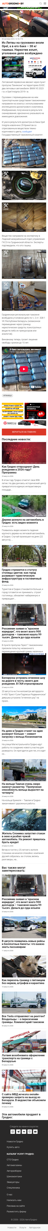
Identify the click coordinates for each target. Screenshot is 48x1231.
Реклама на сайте (16, 1206)
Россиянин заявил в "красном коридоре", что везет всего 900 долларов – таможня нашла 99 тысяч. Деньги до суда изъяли (21, 633)
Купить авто (13, 1147)
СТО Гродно (13, 1159)
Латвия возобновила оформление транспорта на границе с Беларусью (23, 1058)
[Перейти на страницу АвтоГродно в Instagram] (12, 1131)
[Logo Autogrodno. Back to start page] (13, 3)
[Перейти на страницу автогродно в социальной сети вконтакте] (24, 1131)
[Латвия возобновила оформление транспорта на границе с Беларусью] (24, 1041)
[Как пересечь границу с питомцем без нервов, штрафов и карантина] (24, 966)
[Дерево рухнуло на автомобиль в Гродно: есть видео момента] (24, 505)
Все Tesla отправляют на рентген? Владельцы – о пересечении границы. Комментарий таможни (23, 1019)
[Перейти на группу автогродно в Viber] (29, 1131)
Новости (12, 1227)
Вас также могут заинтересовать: (13, 869)
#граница (7, 395)
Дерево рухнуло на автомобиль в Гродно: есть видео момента (23, 521)
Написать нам (14, 1200)
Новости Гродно (15, 1141)
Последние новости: (16, 439)
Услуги (22, 1227)
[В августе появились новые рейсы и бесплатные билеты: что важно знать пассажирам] (24, 927)
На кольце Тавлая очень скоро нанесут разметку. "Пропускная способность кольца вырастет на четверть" (23, 788)
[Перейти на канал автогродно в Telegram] (18, 1131)
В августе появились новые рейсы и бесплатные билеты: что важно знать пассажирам (23, 944)
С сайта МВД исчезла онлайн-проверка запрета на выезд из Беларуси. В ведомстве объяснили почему (24, 1099)
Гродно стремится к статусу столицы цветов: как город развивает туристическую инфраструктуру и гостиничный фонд (21, 575)
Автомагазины (14, 1165)
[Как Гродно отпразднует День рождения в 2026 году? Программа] (24, 452)
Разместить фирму (16, 1211)
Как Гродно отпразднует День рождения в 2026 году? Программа (21, 469)
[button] (40, 3)
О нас (9, 1194)
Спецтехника (13, 1187)
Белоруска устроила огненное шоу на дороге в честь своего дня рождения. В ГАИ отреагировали (23, 680)
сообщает (27, 131)
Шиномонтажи (14, 1176)
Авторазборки (14, 1171)
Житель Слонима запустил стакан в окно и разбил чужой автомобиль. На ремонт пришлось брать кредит (23, 838)
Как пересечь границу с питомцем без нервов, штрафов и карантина (23, 982)
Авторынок (34, 1227)
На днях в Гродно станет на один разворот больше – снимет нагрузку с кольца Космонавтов (22, 733)
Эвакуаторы (13, 1182)
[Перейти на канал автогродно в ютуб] (35, 1131)
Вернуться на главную (24, 432)
